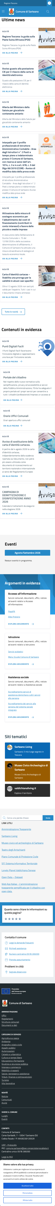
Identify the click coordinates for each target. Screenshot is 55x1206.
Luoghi (5, 1115)
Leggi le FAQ (7, 1156)
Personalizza (27, 1192)
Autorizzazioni (8, 1051)
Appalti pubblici (8, 1047)
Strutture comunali (10, 1022)
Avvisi (4, 1102)
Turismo (5, 1080)
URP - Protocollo (9, 1145)
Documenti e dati (9, 1025)
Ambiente (6, 1041)
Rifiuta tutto (27, 1200)
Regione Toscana (10, 3)
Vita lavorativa (8, 1083)
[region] (27, 1183)
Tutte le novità (12, 311)
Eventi (4, 1119)
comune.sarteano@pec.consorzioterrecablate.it (27, 1148)
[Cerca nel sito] (48, 11)
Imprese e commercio (11, 1067)
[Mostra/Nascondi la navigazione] (3, 11)
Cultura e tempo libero (12, 1057)
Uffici (4, 1015)
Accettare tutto (27, 1185)
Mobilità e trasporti (10, 1070)
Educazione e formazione (13, 1060)
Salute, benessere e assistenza (15, 1073)
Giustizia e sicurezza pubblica (15, 1064)
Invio (48, 817)
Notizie (5, 1096)
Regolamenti (7, 1018)
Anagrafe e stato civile (12, 1044)
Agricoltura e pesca (10, 1038)
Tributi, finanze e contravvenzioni (17, 1077)
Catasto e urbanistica (11, 1054)
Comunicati (7, 1099)
